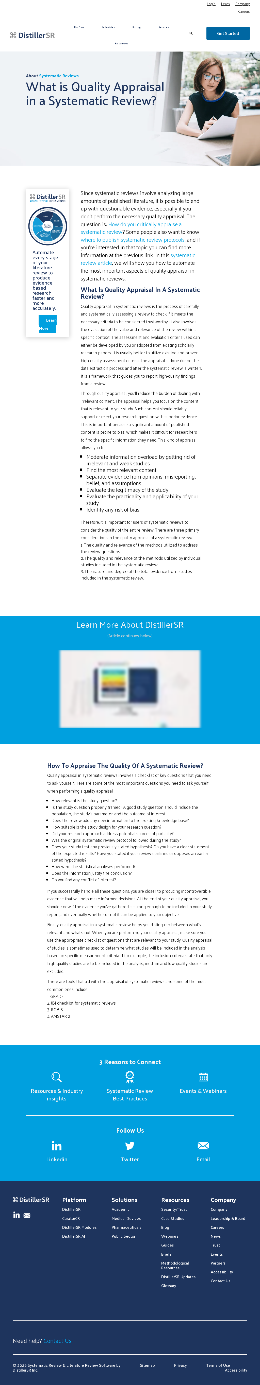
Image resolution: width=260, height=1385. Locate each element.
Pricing (137, 27)
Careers (244, 12)
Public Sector (123, 1236)
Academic (120, 1209)
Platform (79, 27)
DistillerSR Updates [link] (178, 1276)
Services (163, 27)
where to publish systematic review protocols (133, 239)
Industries (108, 27)
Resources (121, 43)
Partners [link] (218, 1263)
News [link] (216, 1236)
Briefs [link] (166, 1254)
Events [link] (217, 1254)
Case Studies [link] (172, 1218)
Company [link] (219, 1209)
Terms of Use (218, 1365)
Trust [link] (215, 1245)
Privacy (180, 1365)
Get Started (228, 33)
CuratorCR (71, 1218)
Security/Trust (174, 1209)
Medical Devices (126, 1218)
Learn (225, 4)
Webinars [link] (169, 1236)
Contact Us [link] (220, 1280)
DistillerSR (71, 1209)
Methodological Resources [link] (175, 1265)
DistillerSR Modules (79, 1227)
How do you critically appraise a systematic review (131, 228)
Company (242, 4)
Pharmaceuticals (126, 1227)
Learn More (48, 324)
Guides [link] (167, 1245)
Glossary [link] (168, 1285)
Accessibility (236, 1370)
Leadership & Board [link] (228, 1218)
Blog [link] (165, 1227)
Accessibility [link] (222, 1271)
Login (211, 4)
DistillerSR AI (73, 1236)
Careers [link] (217, 1227)
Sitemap (147, 1365)
